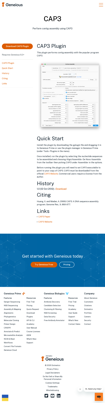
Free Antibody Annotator (54, 320)
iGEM (29, 335)
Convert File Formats (12, 346)
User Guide (72, 313)
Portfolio (88, 313)
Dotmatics (88, 309)
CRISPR (7, 328)
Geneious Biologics (54, 293)
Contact (87, 324)
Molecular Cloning (11, 320)
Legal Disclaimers (52, 373)
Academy (30, 324)
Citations (88, 305)
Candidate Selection (52, 305)
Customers (88, 302)
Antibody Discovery (52, 302)
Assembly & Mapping (12, 309)
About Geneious (90, 298)
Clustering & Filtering (53, 309)
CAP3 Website (51, 174)
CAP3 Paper (44, 216)
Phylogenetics (10, 317)
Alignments (8, 313)
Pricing (66, 264)
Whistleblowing (52, 390)
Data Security (49, 317)
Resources (31, 298)
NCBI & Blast (9, 339)
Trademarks (52, 387)
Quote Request (33, 309)
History (5, 73)
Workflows (8, 343)
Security (87, 320)
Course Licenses (33, 331)
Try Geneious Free (44, 264)
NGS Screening (50, 313)
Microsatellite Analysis (13, 335)
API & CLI (30, 320)
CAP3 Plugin (8, 63)
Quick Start (7, 68)
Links (4, 83)
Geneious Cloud (10, 350)
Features (8, 298)
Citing (5, 78)
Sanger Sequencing (12, 302)
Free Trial (31, 302)
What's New (31, 339)
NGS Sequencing (11, 305)
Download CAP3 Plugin (17, 46)
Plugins (30, 317)
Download (61, 189)
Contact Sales (74, 324)
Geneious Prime (12, 293)
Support (30, 343)
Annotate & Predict (12, 331)
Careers (87, 317)
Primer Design (9, 324)
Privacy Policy (52, 369)
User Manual (32, 328)
